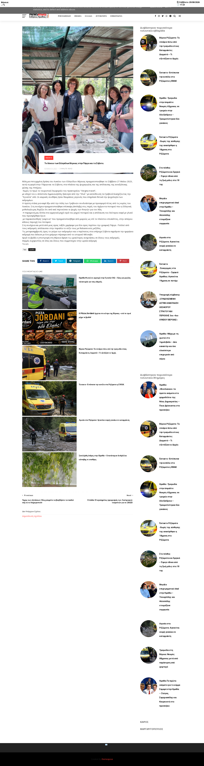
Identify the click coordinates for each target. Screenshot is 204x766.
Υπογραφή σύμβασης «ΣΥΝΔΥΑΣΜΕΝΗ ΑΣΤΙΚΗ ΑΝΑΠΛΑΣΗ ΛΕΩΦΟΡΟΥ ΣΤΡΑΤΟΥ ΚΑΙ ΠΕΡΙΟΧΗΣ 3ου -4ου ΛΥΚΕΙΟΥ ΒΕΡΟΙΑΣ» (169, 307)
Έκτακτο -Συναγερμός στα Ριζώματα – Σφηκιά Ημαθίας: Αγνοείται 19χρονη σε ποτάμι (168, 272)
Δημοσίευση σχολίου (32, 516)
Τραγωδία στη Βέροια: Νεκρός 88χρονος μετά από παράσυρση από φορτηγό (168, 658)
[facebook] (155, 16)
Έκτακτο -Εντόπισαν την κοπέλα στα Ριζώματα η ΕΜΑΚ (101, 384)
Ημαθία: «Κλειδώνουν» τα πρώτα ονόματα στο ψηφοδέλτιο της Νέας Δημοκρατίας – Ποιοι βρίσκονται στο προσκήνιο (169, 397)
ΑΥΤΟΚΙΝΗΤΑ (101, 16)
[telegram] (170, 16)
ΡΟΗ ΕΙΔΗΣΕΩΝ (64, 16)
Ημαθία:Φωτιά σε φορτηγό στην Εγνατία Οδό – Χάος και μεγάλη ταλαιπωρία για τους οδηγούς (104, 280)
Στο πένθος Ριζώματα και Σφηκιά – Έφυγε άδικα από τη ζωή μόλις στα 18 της (169, 176)
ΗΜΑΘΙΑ (77, 16)
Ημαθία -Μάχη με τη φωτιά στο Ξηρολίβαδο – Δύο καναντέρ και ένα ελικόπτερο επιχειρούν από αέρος (168, 346)
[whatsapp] (166, 16)
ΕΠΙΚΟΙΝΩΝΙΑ (116, 16)
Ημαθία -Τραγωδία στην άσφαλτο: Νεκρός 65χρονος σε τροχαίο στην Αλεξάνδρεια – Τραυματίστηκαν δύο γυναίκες (169, 110)
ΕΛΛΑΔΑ (88, 16)
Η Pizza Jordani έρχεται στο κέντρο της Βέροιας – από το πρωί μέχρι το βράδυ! (105, 315)
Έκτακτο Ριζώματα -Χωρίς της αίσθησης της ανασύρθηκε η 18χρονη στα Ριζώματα (169, 145)
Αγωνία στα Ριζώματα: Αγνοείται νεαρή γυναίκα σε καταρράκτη (104, 420)
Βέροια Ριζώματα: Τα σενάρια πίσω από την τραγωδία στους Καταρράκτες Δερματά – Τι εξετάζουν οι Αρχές (103, 351)
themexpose (107, 759)
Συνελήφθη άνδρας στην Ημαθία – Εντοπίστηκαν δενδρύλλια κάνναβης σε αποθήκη (103, 457)
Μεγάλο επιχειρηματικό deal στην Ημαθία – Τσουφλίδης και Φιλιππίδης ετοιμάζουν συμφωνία (169, 211)
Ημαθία (49, 158)
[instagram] (159, 16)
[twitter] (163, 16)
